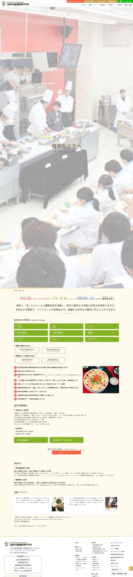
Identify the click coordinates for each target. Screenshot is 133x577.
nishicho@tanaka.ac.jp (26, 526)
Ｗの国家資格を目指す (98, 553)
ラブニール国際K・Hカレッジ (23, 568)
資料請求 (113, 1)
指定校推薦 (96, 563)
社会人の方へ (96, 567)
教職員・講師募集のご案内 (119, 574)
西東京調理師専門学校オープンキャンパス (53, 350)
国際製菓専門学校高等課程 (23, 565)
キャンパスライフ (81, 568)
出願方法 (95, 561)
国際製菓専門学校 (23, 562)
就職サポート (96, 576)
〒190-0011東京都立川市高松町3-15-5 (21, 548)
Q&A (77, 570)
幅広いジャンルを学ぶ (82, 557)
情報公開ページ (116, 569)
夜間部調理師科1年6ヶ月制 (100, 551)
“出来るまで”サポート (82, 561)
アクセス (37, 548)
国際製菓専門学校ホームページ (27, 360)
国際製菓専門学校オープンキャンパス (53, 360)
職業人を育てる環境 (81, 564)
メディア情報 (114, 548)
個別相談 (102, 1)
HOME (84, 5)
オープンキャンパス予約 (117, 551)
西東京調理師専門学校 (23, 560)
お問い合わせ (114, 563)
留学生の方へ (96, 565)
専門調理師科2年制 (98, 545)
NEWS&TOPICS (115, 546)
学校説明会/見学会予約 (117, 554)
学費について (96, 559)
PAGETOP (130, 570)
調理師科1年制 (96, 547)
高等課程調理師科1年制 (99, 549)
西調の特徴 (79, 551)
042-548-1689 (42, 526)
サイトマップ (114, 566)
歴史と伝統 (79, 549)
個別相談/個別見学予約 (117, 557)
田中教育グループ (23, 556)
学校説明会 (91, 1)
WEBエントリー (97, 570)
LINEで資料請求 (126, 1)
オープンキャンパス (76, 1)
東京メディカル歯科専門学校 (23, 570)
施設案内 (78, 566)
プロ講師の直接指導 (81, 559)
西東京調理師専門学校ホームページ (27, 350)
